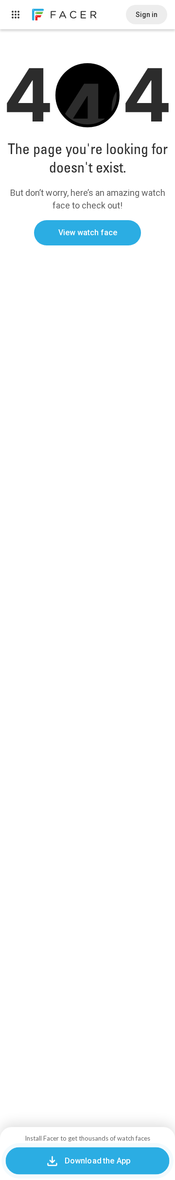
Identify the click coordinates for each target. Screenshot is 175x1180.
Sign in (147, 14)
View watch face (87, 232)
